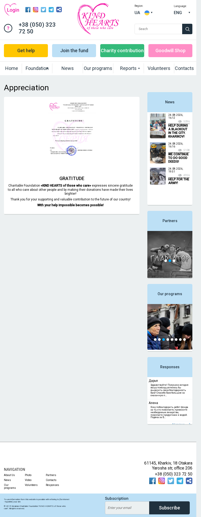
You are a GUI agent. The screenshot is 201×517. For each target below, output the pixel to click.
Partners (170, 221)
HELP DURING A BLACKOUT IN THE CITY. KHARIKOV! (178, 131)
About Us (33, 78)
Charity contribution (122, 50)
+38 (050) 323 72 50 (37, 28)
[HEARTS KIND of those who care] (98, 33)
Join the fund (74, 50)
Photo (121, 78)
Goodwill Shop (170, 50)
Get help (26, 50)
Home (11, 68)
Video (28, 480)
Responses (170, 367)
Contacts (184, 68)
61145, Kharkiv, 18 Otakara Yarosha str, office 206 (168, 466)
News (68, 68)
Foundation (37, 68)
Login (11, 9)
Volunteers (159, 68)
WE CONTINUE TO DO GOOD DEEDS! (178, 157)
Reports (128, 68)
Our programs (98, 68)
